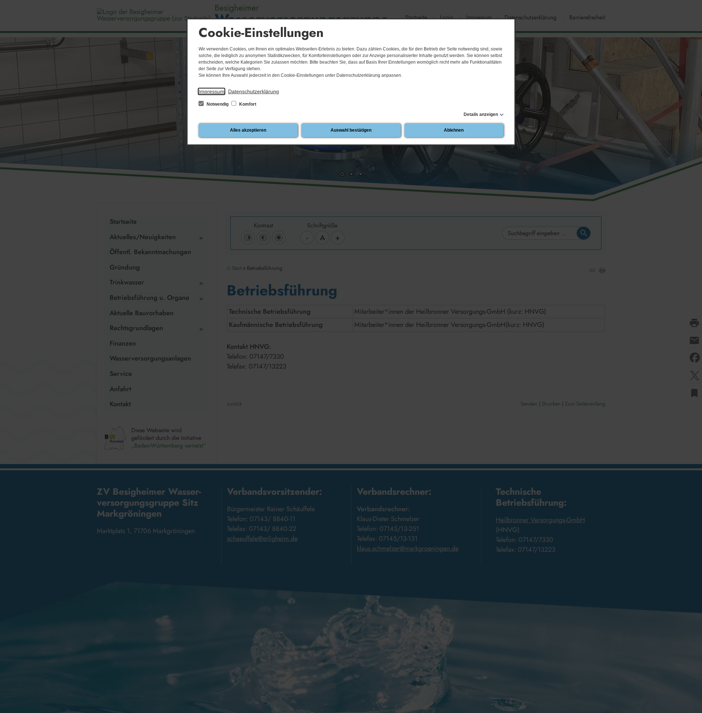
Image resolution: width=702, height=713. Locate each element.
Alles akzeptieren (248, 130)
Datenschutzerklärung (253, 91)
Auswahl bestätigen (351, 130)
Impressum (211, 91)
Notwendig (217, 104)
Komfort (247, 104)
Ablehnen (454, 130)
